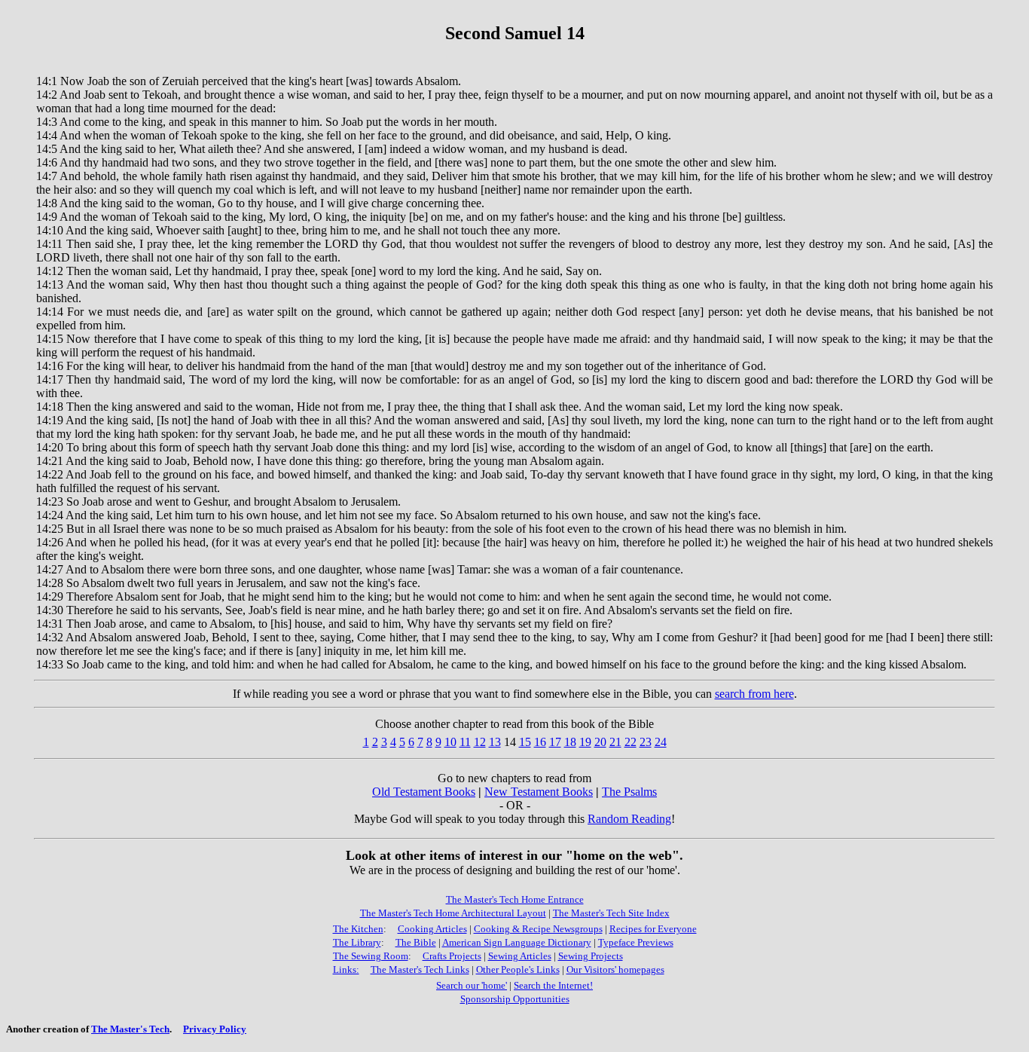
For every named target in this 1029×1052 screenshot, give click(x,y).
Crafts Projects (452, 956)
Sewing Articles (519, 956)
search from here (754, 693)
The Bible (415, 942)
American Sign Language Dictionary (516, 942)
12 (480, 741)
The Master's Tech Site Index (611, 913)
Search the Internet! (553, 985)
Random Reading (629, 818)
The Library (357, 942)
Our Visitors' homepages (615, 969)
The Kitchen (358, 928)
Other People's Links (518, 969)
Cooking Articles (432, 928)
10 (450, 741)
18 (570, 741)
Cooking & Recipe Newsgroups (538, 928)
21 (615, 741)
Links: (346, 969)
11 (465, 741)
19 (585, 741)
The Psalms (629, 791)
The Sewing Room (370, 956)
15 (525, 741)
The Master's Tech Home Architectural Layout (453, 913)
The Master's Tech (130, 1029)
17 (555, 741)
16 (540, 741)
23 (646, 741)
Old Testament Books (423, 791)
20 (600, 741)
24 (661, 741)
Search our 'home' (471, 985)
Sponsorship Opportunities (514, 999)
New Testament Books (538, 791)
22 (630, 741)
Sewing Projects (590, 956)
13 (495, 741)
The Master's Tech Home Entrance (515, 899)
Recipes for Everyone (653, 928)
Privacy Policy (214, 1029)
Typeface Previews (635, 942)
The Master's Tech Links (420, 969)
